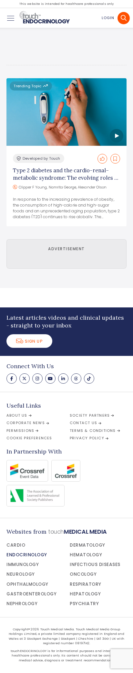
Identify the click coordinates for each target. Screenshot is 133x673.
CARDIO (15, 545)
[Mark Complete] (102, 159)
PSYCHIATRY (84, 604)
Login (108, 17)
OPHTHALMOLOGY (27, 584)
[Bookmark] (115, 159)
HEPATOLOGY (85, 594)
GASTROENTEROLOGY (31, 594)
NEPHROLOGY (21, 604)
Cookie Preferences (29, 438)
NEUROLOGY (20, 574)
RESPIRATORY (85, 584)
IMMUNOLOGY (22, 564)
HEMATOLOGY (86, 555)
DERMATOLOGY (87, 545)
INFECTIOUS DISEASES (95, 564)
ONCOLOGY (83, 574)
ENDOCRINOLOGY (26, 555)
